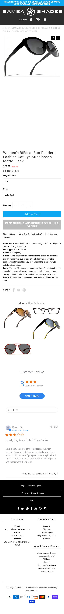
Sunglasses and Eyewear (44, 587)
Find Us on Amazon (46, 568)
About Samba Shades (46, 552)
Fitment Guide (9, 234)
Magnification (9, 175)
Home (6, 28)
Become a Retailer (47, 555)
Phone (17, 532)
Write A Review (32, 395)
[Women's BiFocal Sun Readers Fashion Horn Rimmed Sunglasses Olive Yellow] (46, 338)
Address (17, 538)
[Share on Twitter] (18, 290)
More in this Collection (32, 303)
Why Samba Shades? (46, 535)
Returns (46, 526)
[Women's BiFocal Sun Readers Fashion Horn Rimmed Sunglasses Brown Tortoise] (17, 327)
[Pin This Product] (24, 290)
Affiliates (46, 559)
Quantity (7, 205)
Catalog (46, 562)
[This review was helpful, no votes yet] (50, 473)
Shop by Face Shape (47, 565)
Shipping (46, 529)
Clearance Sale (18, 28)
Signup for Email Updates (32, 485)
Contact (46, 538)
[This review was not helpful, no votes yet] (55, 473)
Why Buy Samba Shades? (30, 234)
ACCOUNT (24, 19)
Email (17, 526)
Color (5, 188)
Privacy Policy (46, 571)
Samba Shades (27, 587)
